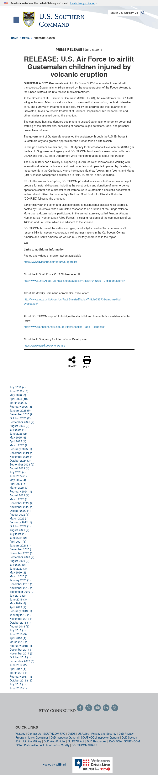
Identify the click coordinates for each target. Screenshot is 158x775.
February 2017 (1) (21, 676)
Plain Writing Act (34, 745)
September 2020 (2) (22, 557)
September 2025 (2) (22, 422)
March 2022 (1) (19, 518)
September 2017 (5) (22, 661)
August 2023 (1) (19, 495)
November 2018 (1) (22, 619)
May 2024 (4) (18, 480)
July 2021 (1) (18, 534)
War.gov (20, 733)
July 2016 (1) (18, 684)
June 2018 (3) (18, 634)
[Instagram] (114, 708)
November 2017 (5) (22, 653)
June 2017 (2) (18, 665)
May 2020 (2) (18, 572)
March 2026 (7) (19, 403)
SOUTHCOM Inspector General (100, 737)
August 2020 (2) (19, 561)
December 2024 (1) (22, 453)
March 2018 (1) (19, 642)
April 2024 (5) (18, 484)
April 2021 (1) (18, 541)
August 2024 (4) (19, 468)
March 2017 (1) (19, 673)
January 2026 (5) (20, 410)
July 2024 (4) (18, 472)
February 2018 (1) (21, 646)
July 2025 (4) (18, 430)
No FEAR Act (76, 741)
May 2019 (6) (18, 603)
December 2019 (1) (22, 584)
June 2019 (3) (18, 599)
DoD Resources (96, 741)
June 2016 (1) (18, 688)
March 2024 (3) (19, 487)
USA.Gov (83, 733)
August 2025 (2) (19, 426)
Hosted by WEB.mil (54, 764)
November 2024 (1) (22, 457)
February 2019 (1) (21, 611)
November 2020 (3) (22, 553)
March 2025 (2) (19, 445)
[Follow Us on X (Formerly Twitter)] (88, 708)
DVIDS (72, 733)
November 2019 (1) (22, 588)
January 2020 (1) (20, 580)
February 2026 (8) (21, 406)
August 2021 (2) (19, 530)
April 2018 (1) (18, 638)
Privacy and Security (103, 733)
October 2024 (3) (20, 460)
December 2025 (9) (22, 414)
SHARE (71, 366)
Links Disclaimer (38, 737)
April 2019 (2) (18, 607)
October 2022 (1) (20, 511)
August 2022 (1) (19, 514)
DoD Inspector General (64, 737)
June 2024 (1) (18, 476)
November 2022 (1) (22, 507)
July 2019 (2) (18, 595)
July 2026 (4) (18, 387)
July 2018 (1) (18, 630)
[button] (84, 3)
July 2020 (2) (18, 565)
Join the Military (31, 741)
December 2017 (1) (22, 649)
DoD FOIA (115, 741)
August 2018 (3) (19, 626)
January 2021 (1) (20, 545)
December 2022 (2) (22, 503)
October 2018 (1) (20, 622)
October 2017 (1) (20, 657)
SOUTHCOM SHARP (84, 745)
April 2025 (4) (18, 441)
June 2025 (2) (18, 433)
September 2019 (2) (22, 592)
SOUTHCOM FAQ (54, 733)
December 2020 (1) (22, 549)
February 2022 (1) (21, 522)
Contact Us (34, 733)
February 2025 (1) (21, 449)
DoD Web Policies (55, 741)
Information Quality (57, 745)
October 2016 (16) (21, 680)
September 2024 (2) (22, 464)
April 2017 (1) (18, 669)
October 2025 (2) (20, 418)
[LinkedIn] (106, 708)
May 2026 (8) (18, 395)
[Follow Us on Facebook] (80, 708)
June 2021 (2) (18, 538)
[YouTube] (97, 708)
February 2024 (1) (21, 491)
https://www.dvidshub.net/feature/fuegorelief (50, 262)
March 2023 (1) (19, 499)
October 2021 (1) (20, 526)
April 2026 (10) (19, 399)
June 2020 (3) (18, 568)
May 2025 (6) (18, 437)
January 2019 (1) (20, 615)
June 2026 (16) (19, 391)
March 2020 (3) (19, 576)
